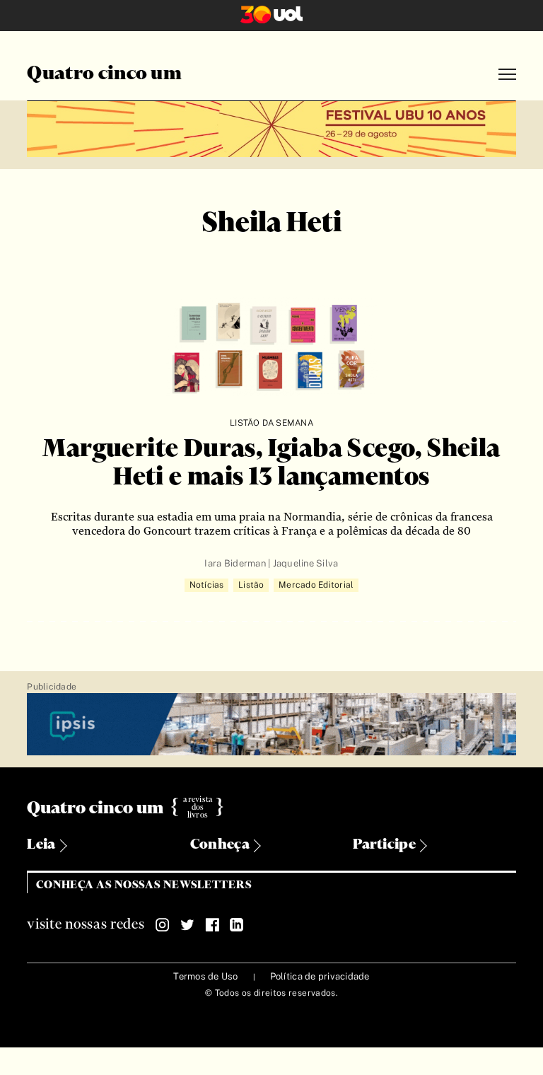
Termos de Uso (205, 976)
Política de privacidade (320, 976)
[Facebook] (212, 925)
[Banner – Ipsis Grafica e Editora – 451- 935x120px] (271, 725)
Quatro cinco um (104, 74)
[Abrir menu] (507, 75)
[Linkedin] (237, 925)
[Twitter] (187, 925)
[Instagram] (163, 925)
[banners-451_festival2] (271, 127)
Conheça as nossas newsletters (144, 885)
